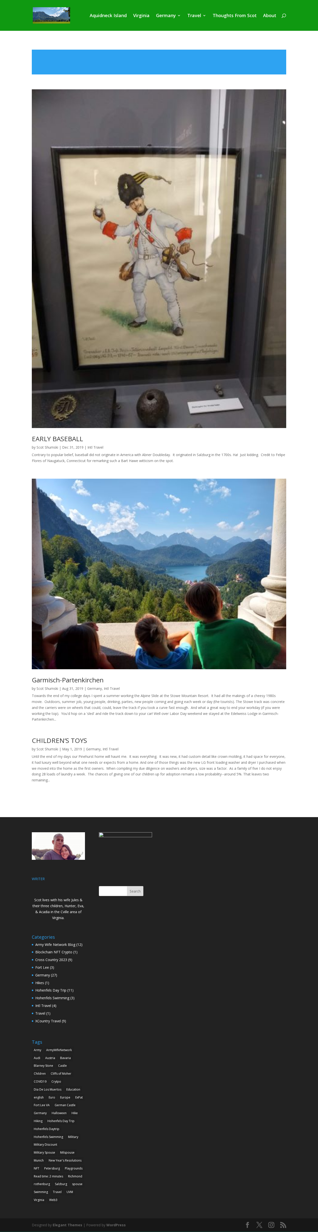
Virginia (141, 16)
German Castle (65, 1105)
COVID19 (40, 1081)
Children (40, 1073)
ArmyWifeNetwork (59, 1050)
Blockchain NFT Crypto (53, 952)
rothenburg (42, 1184)
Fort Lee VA (42, 1105)
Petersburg (52, 1168)
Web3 (53, 1200)
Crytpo (56, 1081)
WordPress (116, 1225)
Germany (166, 16)
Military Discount (45, 1144)
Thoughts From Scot (235, 16)
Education (73, 1089)
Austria (50, 1058)
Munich (39, 1160)
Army (37, 1050)
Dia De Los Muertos (47, 1089)
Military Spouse (44, 1152)
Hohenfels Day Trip (50, 990)
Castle (62, 1066)
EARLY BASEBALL (57, 438)
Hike (75, 1113)
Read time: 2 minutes (48, 1176)
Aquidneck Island (108, 16)
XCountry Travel (48, 1021)
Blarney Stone (43, 1066)
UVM (70, 1192)
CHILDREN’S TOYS (59, 740)
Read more (159, 62)
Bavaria (65, 1058)
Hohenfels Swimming (52, 998)
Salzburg (61, 1184)
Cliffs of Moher (61, 1073)
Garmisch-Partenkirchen (68, 679)
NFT (36, 1168)
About (269, 16)
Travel (194, 16)
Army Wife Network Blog (55, 944)
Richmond (75, 1176)
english (39, 1097)
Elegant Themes (67, 1225)
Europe (65, 1097)
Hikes (39, 982)
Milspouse (67, 1152)
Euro (52, 1097)
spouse (77, 1184)
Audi (37, 1058)
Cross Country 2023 (51, 959)
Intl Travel (95, 447)
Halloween (59, 1113)
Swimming (41, 1192)
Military (73, 1137)
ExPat (79, 1097)
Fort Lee (42, 967)
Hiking (38, 1121)
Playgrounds (73, 1168)
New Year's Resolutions (65, 1160)
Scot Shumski (47, 447)
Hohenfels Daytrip (46, 1129)
